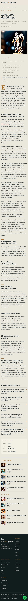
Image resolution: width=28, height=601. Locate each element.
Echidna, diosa (5, 124)
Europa (9, 7)
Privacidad (3, 588)
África (2, 573)
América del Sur (5, 564)
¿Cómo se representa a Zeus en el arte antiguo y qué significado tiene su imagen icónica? (12, 423)
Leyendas (17, 564)
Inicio (3, 7)
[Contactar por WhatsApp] (25, 598)
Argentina (17, 555)
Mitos (16, 562)
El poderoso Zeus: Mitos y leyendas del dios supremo (14, 61)
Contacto (3, 585)
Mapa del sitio (4, 580)
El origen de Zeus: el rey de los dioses (12, 65)
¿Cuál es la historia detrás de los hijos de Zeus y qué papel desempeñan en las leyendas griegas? (11, 407)
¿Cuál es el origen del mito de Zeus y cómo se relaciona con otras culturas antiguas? (12, 391)
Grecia (14, 7)
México (17, 541)
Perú (16, 546)
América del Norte (5, 562)
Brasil (16, 552)
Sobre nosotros (5, 583)
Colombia (17, 544)
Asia (2, 570)
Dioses (17, 567)
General (17, 570)
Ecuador (17, 549)
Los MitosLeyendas (8, 2)
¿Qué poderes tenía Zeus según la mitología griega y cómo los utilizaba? (11, 398)
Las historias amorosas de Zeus (10, 70)
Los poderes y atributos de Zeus (11, 67)
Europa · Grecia (6, 10)
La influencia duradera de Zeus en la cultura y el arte (15, 78)
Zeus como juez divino (8, 72)
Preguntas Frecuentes (8, 81)
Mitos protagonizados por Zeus (10, 75)
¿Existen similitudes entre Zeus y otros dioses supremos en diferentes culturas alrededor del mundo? (12, 415)
